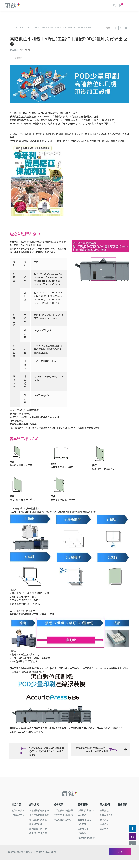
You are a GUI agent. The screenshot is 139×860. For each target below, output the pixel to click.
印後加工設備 (32, 27)
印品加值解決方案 (38, 820)
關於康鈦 (104, 810)
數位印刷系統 (18, 810)
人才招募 (104, 824)
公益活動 (104, 829)
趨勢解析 (18, 58)
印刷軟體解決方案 (38, 829)
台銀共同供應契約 (86, 838)
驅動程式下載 (84, 829)
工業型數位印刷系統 (39, 810)
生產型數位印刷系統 (39, 815)
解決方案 (20, 27)
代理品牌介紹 (106, 815)
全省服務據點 (84, 820)
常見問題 (82, 833)
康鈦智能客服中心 (86, 810)
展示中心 (82, 815)
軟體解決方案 (18, 815)
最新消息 (104, 820)
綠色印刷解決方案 (38, 833)
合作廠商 (82, 824)
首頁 (12, 27)
